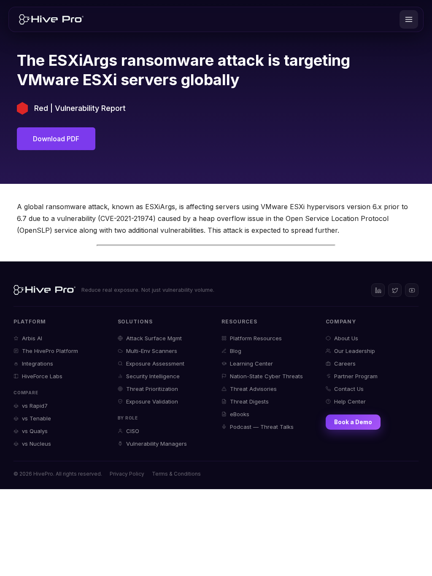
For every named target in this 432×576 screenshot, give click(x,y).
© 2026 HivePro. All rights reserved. (58, 474)
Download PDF (56, 139)
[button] (409, 19)
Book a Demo (353, 422)
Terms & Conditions (176, 474)
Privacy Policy (127, 474)
